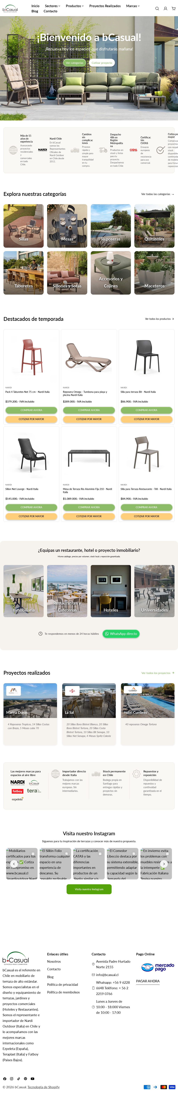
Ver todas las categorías (155, 194)
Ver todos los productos (158, 318)
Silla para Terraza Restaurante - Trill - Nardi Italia (146, 488)
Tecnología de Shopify (43, 1087)
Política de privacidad (62, 984)
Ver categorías (74, 62)
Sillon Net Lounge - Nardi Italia (21, 488)
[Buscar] (157, 8)
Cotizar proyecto (102, 62)
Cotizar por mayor (31, 419)
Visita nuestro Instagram (89, 889)
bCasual (20, 1087)
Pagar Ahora (148, 981)
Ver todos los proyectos (155, 673)
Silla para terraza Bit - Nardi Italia (138, 391)
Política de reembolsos (63, 992)
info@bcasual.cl (107, 975)
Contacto (54, 969)
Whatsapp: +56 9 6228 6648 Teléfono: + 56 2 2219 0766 (113, 988)
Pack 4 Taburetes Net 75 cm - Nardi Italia (27, 391)
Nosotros (54, 961)
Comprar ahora (31, 410)
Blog (50, 977)
